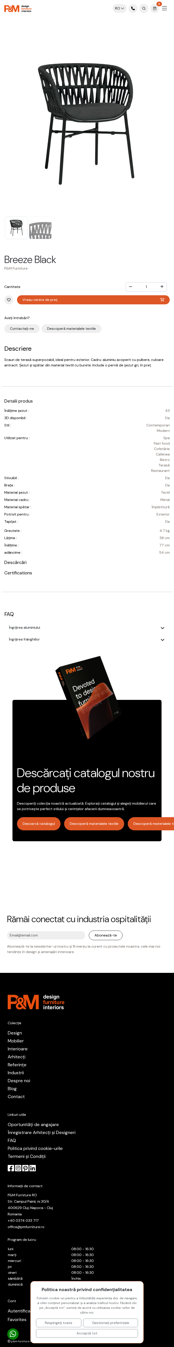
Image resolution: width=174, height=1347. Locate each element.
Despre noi (19, 1081)
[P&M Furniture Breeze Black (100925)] (87, 122)
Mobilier (16, 1041)
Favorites (17, 1319)
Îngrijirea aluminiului (24, 627)
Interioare (18, 1049)
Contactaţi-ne (22, 328)
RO (118, 8)
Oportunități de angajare (33, 1124)
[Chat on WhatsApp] (13, 1334)
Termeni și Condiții (27, 1156)
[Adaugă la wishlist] (62, 259)
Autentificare (21, 1311)
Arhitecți (16, 1057)
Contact (16, 1096)
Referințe (17, 1065)
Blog (12, 1089)
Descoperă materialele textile (71, 328)
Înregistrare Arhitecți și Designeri (41, 1132)
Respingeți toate (58, 1322)
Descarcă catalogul (39, 823)
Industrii (16, 1073)
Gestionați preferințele (110, 1322)
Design (15, 1033)
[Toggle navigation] (164, 8)
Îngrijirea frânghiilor (24, 639)
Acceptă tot (87, 1333)
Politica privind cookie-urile (35, 1148)
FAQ (12, 1140)
